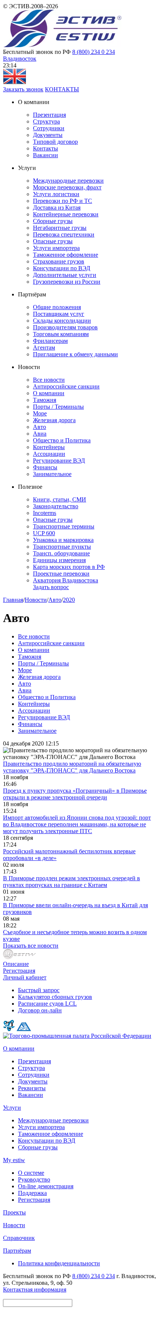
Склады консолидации (62, 320)
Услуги (12, 1107)
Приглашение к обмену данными (75, 354)
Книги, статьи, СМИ (59, 499)
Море (40, 413)
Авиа (39, 433)
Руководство (34, 1179)
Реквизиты (32, 1088)
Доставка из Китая (56, 207)
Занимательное (52, 474)
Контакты (45, 148)
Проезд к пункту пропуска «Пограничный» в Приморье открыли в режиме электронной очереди (75, 794)
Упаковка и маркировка (63, 540)
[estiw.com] (14, 82)
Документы (48, 135)
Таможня (44, 400)
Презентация (49, 115)
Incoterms (44, 513)
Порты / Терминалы (58, 406)
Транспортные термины (63, 526)
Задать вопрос (51, 587)
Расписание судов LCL (47, 1003)
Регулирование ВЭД (59, 460)
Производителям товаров (65, 327)
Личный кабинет (24, 977)
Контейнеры (49, 447)
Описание (16, 964)
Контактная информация (34, 1289)
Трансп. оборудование (61, 553)
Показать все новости (30, 945)
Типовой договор (55, 141)
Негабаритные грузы (59, 228)
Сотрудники (48, 128)
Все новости (49, 379)
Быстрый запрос (39, 990)
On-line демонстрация (45, 1186)
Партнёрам (17, 1250)
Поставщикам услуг (58, 314)
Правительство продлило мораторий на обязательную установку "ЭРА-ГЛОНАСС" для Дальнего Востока (72, 767)
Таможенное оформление (65, 254)
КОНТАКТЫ (62, 89)
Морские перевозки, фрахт (67, 187)
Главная (13, 600)
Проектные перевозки (61, 573)
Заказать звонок (23, 89)
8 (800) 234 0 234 (93, 52)
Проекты (14, 1212)
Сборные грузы (53, 221)
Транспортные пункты (62, 546)
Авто (39, 427)
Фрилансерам (50, 341)
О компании (48, 393)
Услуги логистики (56, 194)
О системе (31, 1173)
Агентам (44, 347)
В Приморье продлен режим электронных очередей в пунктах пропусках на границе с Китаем (71, 881)
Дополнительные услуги (64, 275)
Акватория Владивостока (65, 580)
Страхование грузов (58, 261)
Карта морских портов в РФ (69, 567)
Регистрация (19, 970)
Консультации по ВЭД (61, 268)
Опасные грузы (53, 241)
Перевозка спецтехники (63, 234)
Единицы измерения (59, 560)
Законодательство (55, 506)
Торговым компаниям (61, 334)
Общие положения (57, 307)
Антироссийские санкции (66, 386)
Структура (46, 121)
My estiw (14, 1160)
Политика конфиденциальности (59, 1263)
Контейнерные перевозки (65, 214)
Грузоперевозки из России (66, 281)
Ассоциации (49, 454)
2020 (69, 600)
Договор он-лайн (40, 1010)
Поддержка (32, 1193)
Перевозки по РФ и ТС (62, 201)
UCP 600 (44, 533)
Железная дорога (54, 420)
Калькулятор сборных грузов (55, 997)
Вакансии (45, 155)
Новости (36, 600)
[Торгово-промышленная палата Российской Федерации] (77, 1036)
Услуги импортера (56, 248)
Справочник (19, 1238)
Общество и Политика (62, 440)
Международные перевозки (68, 180)
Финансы (45, 467)
